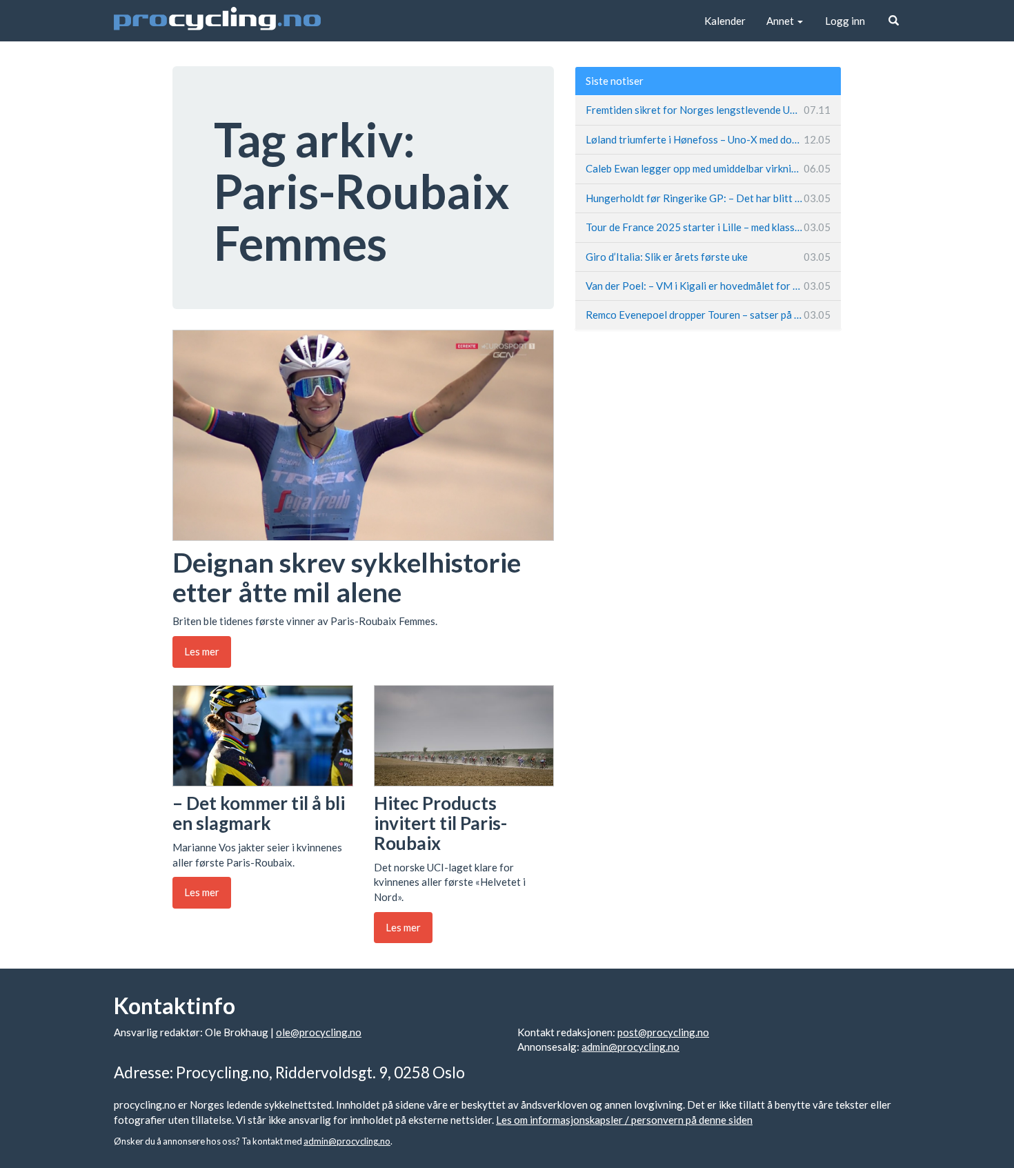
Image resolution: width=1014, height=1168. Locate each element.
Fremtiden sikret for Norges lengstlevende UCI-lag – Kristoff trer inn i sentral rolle (708, 109)
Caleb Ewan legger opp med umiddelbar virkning (708, 168)
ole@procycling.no (318, 1032)
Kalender (725, 20)
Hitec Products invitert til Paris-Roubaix (440, 822)
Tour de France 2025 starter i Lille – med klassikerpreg (708, 227)
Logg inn (845, 20)
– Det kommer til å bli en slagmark (258, 813)
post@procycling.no (663, 1032)
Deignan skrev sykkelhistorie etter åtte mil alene (346, 577)
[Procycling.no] (217, 20)
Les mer (201, 651)
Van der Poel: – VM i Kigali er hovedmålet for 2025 (708, 285)
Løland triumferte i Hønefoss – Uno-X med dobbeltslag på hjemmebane (708, 139)
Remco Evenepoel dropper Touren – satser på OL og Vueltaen (708, 314)
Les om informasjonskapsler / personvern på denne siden (624, 1119)
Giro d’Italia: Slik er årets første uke (708, 256)
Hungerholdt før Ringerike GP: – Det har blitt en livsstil (708, 198)
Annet (781, 20)
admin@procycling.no (630, 1046)
